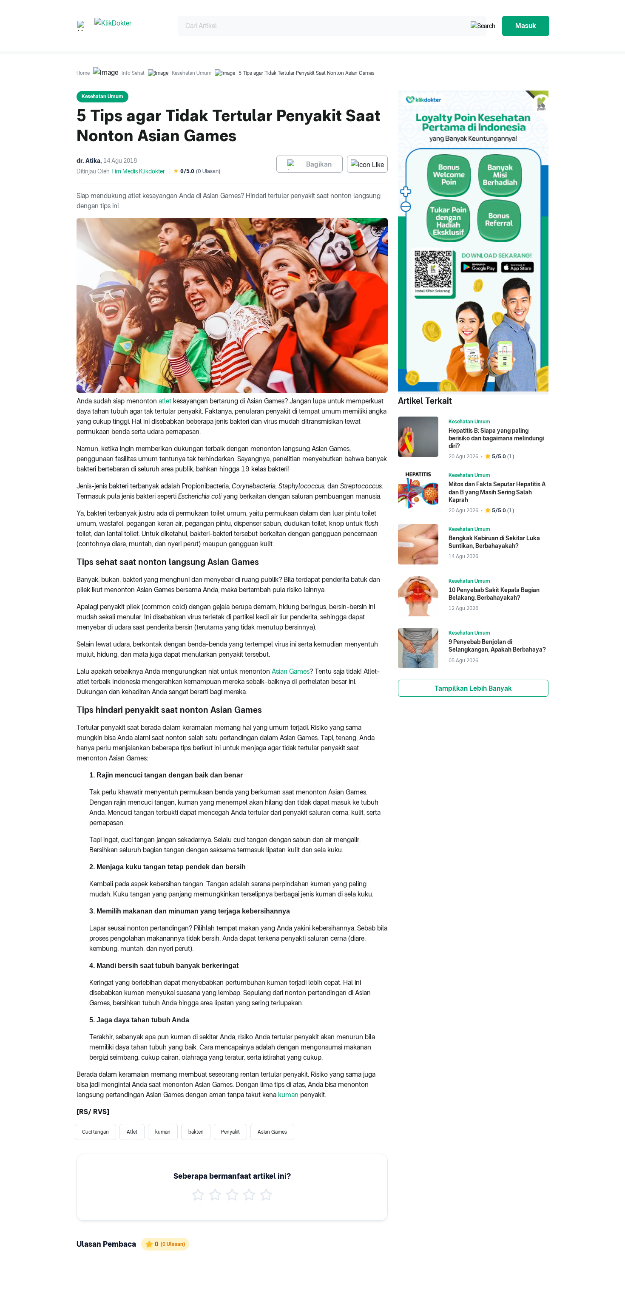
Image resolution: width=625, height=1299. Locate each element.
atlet (165, 401)
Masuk (525, 26)
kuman (288, 1095)
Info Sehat (133, 73)
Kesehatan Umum (191, 73)
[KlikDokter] (129, 26)
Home (83, 73)
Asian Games (291, 671)
